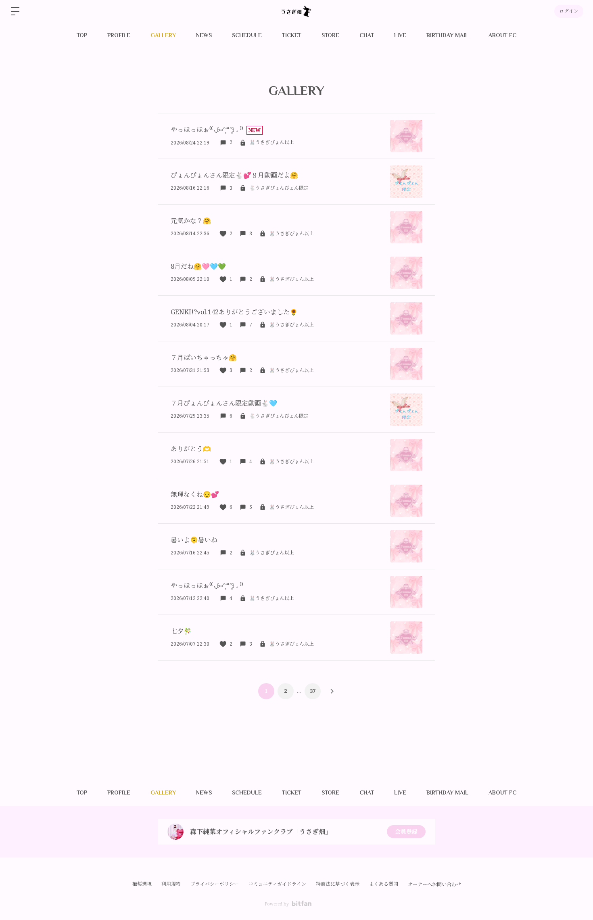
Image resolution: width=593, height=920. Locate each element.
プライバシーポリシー (214, 883)
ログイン (568, 11)
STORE (330, 35)
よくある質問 (383, 883)
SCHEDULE (247, 35)
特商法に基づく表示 (337, 883)
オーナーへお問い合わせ (434, 884)
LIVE (400, 35)
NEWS (204, 35)
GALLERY (163, 35)
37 (312, 691)
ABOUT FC (502, 35)
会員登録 (406, 831)
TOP (82, 35)
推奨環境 (142, 883)
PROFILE (118, 35)
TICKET (291, 35)
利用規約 (171, 883)
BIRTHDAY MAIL (447, 35)
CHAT (366, 35)
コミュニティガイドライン (277, 883)
